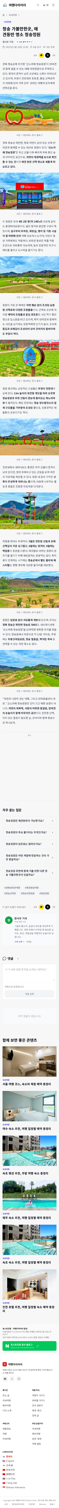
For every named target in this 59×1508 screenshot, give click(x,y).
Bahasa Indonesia (14, 1487)
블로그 (52, 1504)
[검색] (38, 5)
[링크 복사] (53, 55)
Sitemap (42, 1504)
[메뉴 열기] (53, 5)
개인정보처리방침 (18, 1504)
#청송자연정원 (27, 893)
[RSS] (11, 1378)
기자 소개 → (19, 941)
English (8, 1460)
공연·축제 (36, 1438)
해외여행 (7, 1405)
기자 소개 (7, 1410)
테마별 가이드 (38, 1400)
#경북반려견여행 (12, 887)
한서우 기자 (8, 41)
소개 (5, 1504)
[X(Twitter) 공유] (47, 55)
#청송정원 (44, 893)
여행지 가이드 (38, 1395)
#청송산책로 (10, 893)
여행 (5, 1433)
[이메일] (18, 1378)
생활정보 (7, 1428)
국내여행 (13, 14)
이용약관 (31, 1504)
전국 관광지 (37, 1405)
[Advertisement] (29, 767)
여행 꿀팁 (36, 1443)
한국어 (7, 1456)
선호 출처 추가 (23, 41)
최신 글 (6, 1395)
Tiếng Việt (10, 1482)
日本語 (8, 1465)
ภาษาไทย (9, 1478)
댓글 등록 (29, 993)
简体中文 (9, 1469)
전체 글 (35, 1415)
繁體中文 (9, 1474)
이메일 (28, 941)
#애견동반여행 (32, 887)
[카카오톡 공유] (41, 55)
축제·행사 (36, 1410)
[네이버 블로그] (5, 1378)
